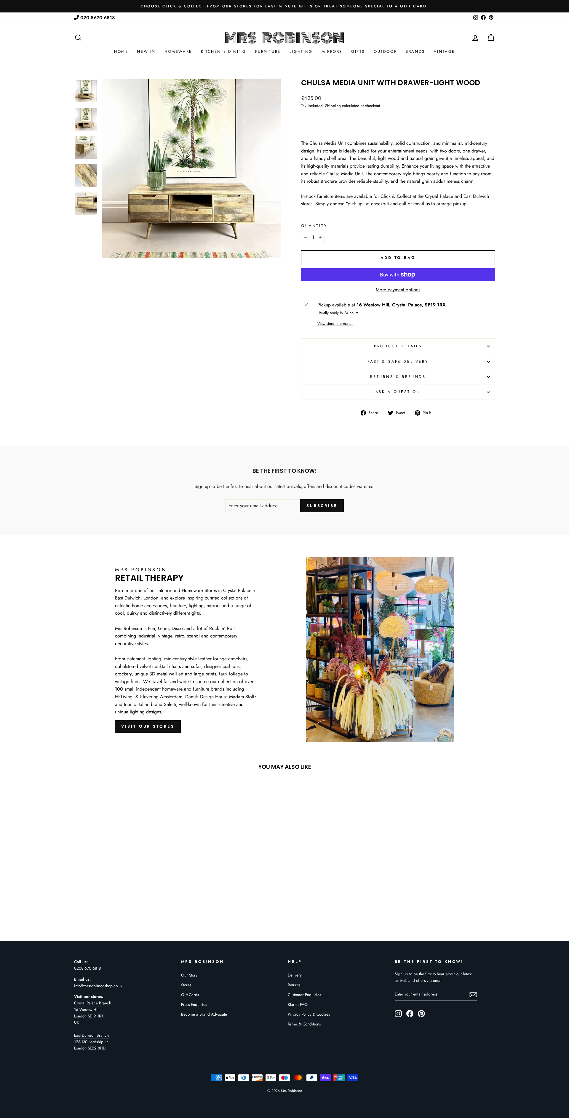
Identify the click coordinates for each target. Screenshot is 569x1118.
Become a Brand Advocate (204, 1014)
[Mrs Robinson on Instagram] (398, 1013)
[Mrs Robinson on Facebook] (409, 1013)
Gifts (358, 51)
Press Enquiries (194, 1004)
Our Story (189, 975)
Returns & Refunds (398, 376)
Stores (186, 985)
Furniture (268, 51)
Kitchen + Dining (223, 51)
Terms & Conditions (304, 1024)
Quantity (314, 225)
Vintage (444, 51)
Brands (415, 51)
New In (146, 51)
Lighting (301, 51)
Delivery (295, 975)
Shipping (333, 106)
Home (121, 51)
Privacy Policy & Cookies (309, 1014)
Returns (294, 985)
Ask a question (398, 392)
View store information (335, 323)
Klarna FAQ (298, 1004)
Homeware (178, 51)
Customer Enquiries (304, 995)
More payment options (398, 289)
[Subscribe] (473, 994)
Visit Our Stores (147, 726)
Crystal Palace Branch (92, 1003)
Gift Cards (190, 995)
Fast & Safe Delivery (398, 361)
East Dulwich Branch (91, 1035)
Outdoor (385, 51)
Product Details (398, 346)
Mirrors (332, 51)
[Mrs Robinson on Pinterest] (421, 1013)
